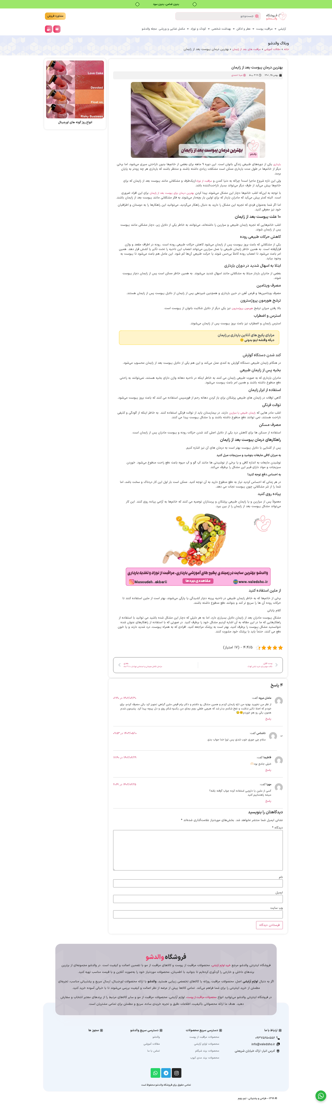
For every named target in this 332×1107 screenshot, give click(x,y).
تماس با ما (153, 1051)
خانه (286, 49)
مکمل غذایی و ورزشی (172, 29)
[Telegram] (166, 1073)
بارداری (277, 164)
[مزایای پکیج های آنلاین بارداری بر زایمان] (275, 337)
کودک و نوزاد (198, 29)
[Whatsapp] (155, 1073)
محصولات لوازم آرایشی (206, 1044)
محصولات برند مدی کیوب (204, 1058)
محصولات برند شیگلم (207, 1051)
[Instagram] (176, 1073)
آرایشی (282, 29)
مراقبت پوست (264, 29)
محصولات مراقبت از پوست (204, 1037)
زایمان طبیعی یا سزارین (242, 413)
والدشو (156, 1037)
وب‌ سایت (276, 908)
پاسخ (268, 719)
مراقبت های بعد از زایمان (246, 49)
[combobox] (218, 16)
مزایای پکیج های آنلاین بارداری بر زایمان (246, 335)
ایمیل (279, 892)
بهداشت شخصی (221, 29)
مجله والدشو (149, 29)
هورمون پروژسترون (242, 308)
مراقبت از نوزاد (204, 181)
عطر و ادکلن (244, 29)
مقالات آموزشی (272, 49)
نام (281, 877)
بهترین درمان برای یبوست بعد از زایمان (172, 193)
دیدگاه (277, 827)
